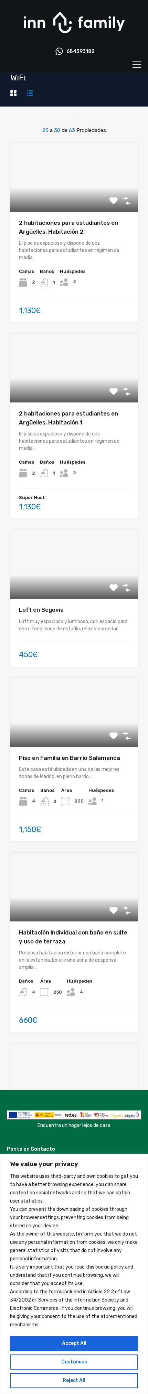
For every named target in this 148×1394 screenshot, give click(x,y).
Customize (74, 1362)
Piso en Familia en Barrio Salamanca (69, 757)
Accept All (74, 1343)
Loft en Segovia (41, 609)
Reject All (74, 1380)
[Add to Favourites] (113, 201)
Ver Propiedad (74, 198)
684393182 (80, 51)
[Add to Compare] (127, 201)
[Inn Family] (74, 36)
